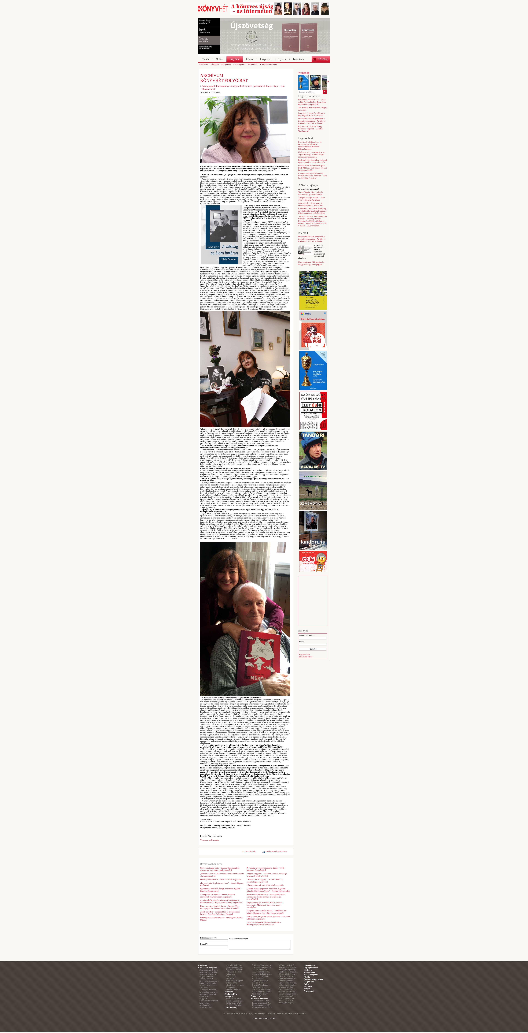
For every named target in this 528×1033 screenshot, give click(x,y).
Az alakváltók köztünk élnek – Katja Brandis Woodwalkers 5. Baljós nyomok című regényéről (221, 901)
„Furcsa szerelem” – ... (287, 996)
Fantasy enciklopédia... (208, 983)
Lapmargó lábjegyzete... (235, 967)
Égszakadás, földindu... (235, 970)
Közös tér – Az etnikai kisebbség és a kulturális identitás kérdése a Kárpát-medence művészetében (312, 210)
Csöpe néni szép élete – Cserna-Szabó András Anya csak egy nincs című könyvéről (219, 869)
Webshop (304, 72)
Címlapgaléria (230, 994)
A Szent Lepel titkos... (208, 985)
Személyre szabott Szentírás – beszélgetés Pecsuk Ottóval (221, 918)
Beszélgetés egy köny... (288, 970)
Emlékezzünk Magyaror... (209, 1001)
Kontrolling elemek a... (235, 965)
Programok (309, 991)
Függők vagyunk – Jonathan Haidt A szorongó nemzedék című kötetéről (267, 875)
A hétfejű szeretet (206, 979)
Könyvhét (202, 965)
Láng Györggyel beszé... (288, 994)
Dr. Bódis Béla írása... (234, 1005)
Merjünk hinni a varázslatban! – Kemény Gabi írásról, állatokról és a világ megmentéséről (267, 912)
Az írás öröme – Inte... (287, 998)
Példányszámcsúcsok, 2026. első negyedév (265, 885)
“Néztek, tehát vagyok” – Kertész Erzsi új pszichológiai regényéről (265, 880)
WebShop (323, 59)
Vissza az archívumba (209, 840)
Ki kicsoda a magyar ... (208, 992)
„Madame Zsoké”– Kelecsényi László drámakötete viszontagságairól (222, 875)
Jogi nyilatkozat (311, 968)
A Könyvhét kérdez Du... (262, 1007)
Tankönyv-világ (258, 987)
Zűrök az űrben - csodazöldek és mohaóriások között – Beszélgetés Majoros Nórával (220, 913)
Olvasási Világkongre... (261, 985)
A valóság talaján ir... (287, 987)
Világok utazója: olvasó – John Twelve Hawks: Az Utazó (311, 198)
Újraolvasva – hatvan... (235, 985)
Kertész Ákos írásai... (234, 999)
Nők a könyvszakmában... (262, 992)
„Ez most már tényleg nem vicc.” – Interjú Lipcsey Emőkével (222, 884)
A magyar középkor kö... (209, 974)
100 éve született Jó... (260, 970)
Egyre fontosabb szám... (288, 983)
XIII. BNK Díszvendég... (262, 989)
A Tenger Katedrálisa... (208, 990)
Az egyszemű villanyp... (288, 967)
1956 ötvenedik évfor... (261, 972)
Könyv (307, 989)
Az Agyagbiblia (205, 1007)
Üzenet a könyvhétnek (313, 979)
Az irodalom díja (258, 978)
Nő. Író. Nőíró (258, 983)
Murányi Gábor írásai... (235, 1001)
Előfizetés (308, 970)
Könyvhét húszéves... (260, 998)
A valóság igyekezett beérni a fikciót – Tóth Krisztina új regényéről (265, 869)
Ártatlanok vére (205, 1005)
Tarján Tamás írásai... (234, 1003)
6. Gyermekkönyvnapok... (262, 967)
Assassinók (203, 988)
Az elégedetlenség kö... (208, 994)
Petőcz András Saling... (288, 992)
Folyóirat (308, 986)
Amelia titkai (231, 976)
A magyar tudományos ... (262, 974)
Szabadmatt (230, 987)
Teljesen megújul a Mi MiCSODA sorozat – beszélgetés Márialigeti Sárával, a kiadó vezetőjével (265, 904)
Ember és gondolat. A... (261, 1003)
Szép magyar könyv (260, 994)
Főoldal (307, 977)
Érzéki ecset (204, 996)
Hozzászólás (250, 851)
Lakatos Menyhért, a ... (288, 989)
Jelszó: (302, 641)
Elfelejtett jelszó (306, 657)
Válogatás (228, 996)
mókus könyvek (232, 983)
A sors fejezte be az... (287, 1000)
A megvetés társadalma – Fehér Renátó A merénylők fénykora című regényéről (217, 895)
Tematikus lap (230, 1007)
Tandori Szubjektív (233, 989)
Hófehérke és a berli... (234, 972)
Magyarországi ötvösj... (208, 970)
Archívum (228, 992)
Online (307, 984)
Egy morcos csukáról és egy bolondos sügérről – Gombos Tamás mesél (221, 890)
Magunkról (309, 982)
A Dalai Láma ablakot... (288, 985)
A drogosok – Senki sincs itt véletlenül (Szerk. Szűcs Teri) (310, 204)
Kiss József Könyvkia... (208, 968)
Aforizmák (230, 978)
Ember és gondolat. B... (288, 978)
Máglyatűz (203, 999)
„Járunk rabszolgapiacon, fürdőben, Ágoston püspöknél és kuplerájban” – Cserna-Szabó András (268, 890)
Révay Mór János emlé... (209, 981)
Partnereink (256, 996)
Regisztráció (304, 654)
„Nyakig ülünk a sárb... (288, 976)
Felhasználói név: (306, 635)
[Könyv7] (213, 11)
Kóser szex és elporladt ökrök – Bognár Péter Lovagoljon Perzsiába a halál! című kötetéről (219, 907)
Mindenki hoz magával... (288, 972)
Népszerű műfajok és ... (261, 981)
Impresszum (309, 965)
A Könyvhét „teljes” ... (287, 965)
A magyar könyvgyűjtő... (209, 972)
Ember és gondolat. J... (288, 981)
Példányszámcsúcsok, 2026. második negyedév (220, 879)
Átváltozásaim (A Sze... (261, 1001)
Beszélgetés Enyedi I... (287, 1003)
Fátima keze (230, 974)
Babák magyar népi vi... (235, 981)
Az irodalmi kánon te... (261, 976)
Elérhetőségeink (311, 975)
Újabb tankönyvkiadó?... (261, 1005)
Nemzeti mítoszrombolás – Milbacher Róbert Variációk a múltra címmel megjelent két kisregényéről (266, 896)
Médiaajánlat (310, 972)
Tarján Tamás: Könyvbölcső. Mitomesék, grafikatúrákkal (310, 193)
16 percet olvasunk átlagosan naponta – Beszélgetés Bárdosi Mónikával (264, 923)
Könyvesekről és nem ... (288, 974)
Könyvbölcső (204, 1003)
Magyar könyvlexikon (207, 976)
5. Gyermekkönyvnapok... (262, 965)
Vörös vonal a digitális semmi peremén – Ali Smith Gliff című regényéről (268, 917)
